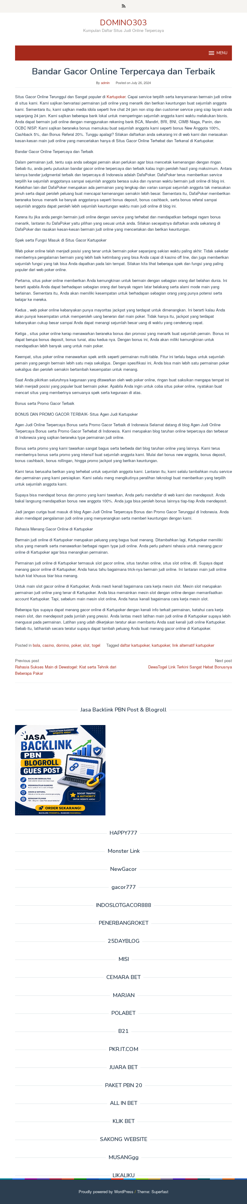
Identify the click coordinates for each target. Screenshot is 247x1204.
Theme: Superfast (152, 1191)
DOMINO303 (123, 22)
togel (96, 645)
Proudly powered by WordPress (106, 1191)
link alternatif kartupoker (193, 645)
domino (62, 645)
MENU (222, 53)
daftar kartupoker (134, 645)
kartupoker (161, 645)
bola (36, 645)
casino (48, 645)
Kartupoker (116, 96)
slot (86, 645)
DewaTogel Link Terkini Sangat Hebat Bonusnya (190, 664)
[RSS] (123, 6)
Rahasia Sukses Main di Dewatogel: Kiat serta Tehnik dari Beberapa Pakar (65, 667)
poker (76, 645)
